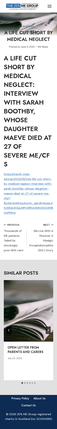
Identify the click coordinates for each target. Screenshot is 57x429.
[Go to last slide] (8, 330)
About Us (39, 398)
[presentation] (28, 311)
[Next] (48, 330)
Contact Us (28, 405)
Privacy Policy (20, 398)
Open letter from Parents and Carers (25, 349)
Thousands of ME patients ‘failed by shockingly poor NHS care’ (14, 237)
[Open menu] (49, 6)
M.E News (28, 26)
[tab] (22, 383)
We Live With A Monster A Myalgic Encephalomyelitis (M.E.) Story (41, 237)
